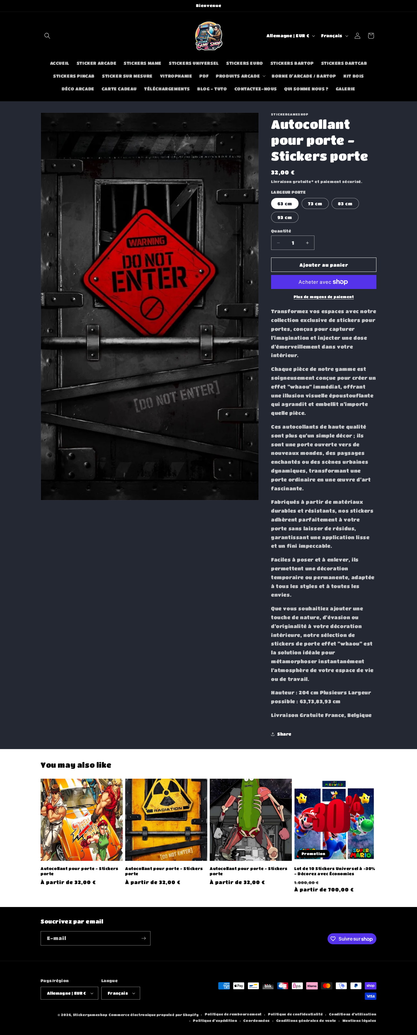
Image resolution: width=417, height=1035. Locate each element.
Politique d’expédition (215, 1020)
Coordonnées (256, 1020)
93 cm (284, 217)
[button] (47, 35)
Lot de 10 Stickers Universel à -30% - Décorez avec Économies (334, 871)
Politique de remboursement (233, 1014)
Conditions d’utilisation (352, 1014)
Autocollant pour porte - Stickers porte (79, 871)
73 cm (315, 203)
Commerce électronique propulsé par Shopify (153, 1015)
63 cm (284, 203)
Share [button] (284, 733)
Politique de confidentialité (295, 1014)
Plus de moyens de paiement (324, 296)
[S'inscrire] (143, 938)
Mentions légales (359, 1020)
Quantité (281, 231)
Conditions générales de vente (306, 1020)
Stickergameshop (90, 1015)
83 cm (345, 203)
